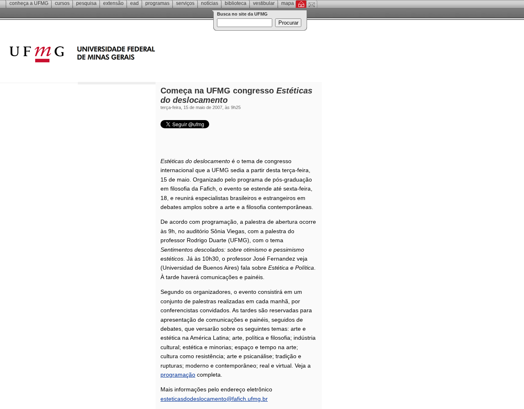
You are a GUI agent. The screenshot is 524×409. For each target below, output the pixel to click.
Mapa (287, 3)
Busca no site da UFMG (242, 13)
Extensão (113, 3)
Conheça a (28, 3)
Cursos (62, 3)
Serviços (185, 3)
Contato (311, 4)
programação (177, 374)
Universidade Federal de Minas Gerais (128, 55)
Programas (157, 3)
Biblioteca (235, 3)
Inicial (301, 4)
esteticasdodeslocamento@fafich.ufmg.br (214, 398)
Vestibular (264, 3)
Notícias (209, 3)
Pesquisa (86, 3)
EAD (134, 3)
